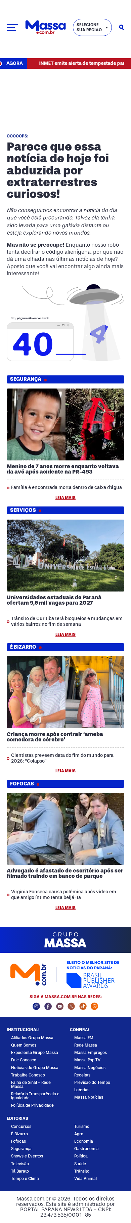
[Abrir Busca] (121, 28)
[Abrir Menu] (12, 27)
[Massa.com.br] (45, 27)
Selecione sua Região (89, 27)
